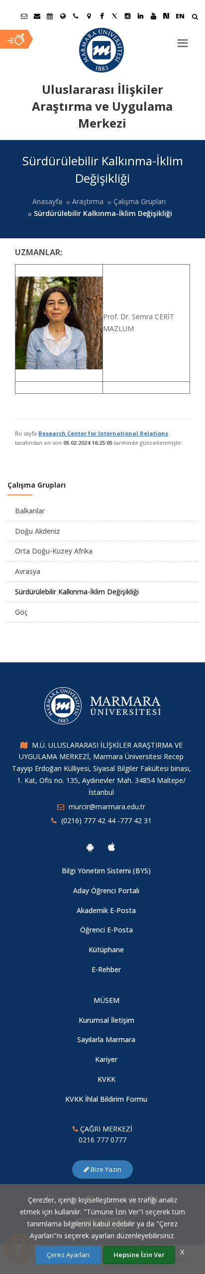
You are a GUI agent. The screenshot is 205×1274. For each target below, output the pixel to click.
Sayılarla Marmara (106, 1039)
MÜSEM (106, 1000)
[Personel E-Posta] (37, 15)
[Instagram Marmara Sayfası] (127, 15)
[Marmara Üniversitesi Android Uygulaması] (90, 847)
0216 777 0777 (102, 1139)
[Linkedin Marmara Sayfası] (140, 15)
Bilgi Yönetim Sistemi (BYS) (106, 870)
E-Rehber (106, 969)
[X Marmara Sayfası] (114, 15)
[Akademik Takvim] (50, 15)
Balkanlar (30, 510)
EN (180, 15)
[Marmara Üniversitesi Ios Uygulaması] (111, 847)
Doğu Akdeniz (37, 531)
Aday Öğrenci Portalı (106, 890)
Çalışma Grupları (139, 201)
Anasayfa (47, 201)
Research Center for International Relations (103, 433)
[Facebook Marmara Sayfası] (101, 15)
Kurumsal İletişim (106, 1020)
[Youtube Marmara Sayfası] (153, 15)
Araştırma (87, 201)
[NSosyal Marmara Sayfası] (166, 15)
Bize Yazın (105, 1169)
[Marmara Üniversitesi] (102, 50)
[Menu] (183, 39)
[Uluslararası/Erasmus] (63, 15)
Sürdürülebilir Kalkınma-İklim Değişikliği (77, 591)
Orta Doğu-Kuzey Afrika (54, 551)
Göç (21, 612)
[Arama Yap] (195, 17)
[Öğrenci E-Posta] (24, 15)
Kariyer (106, 1059)
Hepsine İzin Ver (139, 1254)
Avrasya (27, 571)
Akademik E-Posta (106, 910)
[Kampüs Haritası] (89, 15)
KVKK (106, 1079)
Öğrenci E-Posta (106, 929)
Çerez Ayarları (68, 1254)
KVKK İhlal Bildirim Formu (106, 1099)
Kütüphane (106, 949)
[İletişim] (76, 15)
